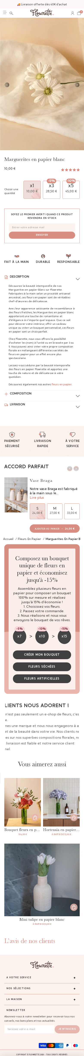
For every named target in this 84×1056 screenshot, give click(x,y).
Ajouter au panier (55, 529)
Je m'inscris (67, 1029)
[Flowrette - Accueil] (42, 13)
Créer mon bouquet (42, 654)
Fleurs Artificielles (42, 678)
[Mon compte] (72, 13)
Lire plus (37, 498)
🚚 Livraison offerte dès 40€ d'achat (42, 4)
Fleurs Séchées (42, 666)
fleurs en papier (62, 384)
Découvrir (74, 817)
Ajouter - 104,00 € (35, 817)
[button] (11, 13)
